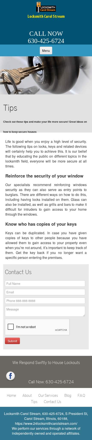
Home (11, 395)
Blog (67, 395)
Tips (34, 401)
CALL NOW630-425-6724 (46, 37)
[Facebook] (10, 376)
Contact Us (52, 401)
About (27, 395)
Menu (46, 50)
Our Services (48, 395)
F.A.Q (81, 395)
